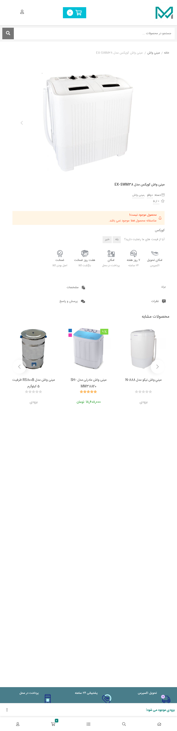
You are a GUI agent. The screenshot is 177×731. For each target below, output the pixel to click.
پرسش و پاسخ (69, 301)
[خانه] (159, 724)
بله (116, 239)
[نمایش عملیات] (7, 710)
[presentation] (21, 123)
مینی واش (153, 53)
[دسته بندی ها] (88, 724)
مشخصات (73, 287)
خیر (107, 239)
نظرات (155, 301)
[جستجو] (8, 33)
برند (163, 286)
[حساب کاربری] (17, 724)
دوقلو (150, 195)
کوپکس (160, 230)
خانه (166, 53)
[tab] (129, 287)
